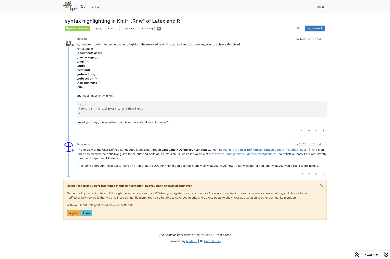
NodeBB (191, 241)
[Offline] (70, 41)
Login (86, 213)
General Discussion (79, 28)
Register (74, 213)
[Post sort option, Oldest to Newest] (298, 28)
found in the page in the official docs (265, 149)
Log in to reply (315, 28)
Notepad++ (208, 234)
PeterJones (83, 144)
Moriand (82, 38)
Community (90, 6)
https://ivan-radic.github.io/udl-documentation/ (240, 154)
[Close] (321, 185)
